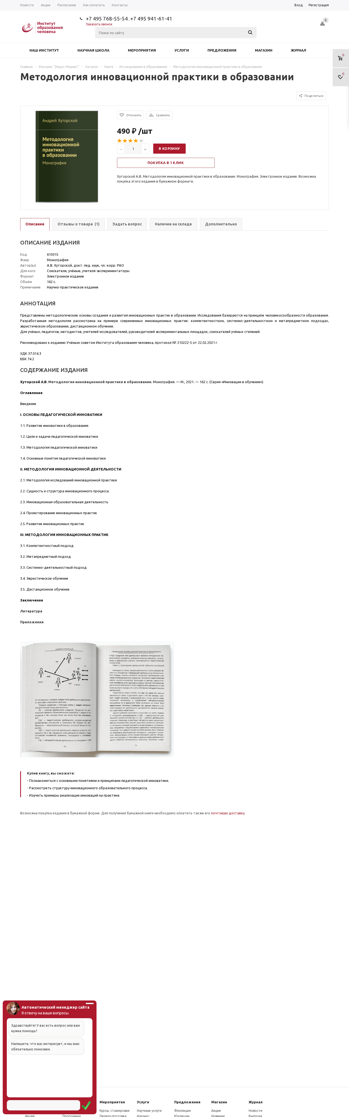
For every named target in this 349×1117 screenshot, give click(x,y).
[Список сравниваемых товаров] (323, 25)
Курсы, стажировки (115, 1110)
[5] (141, 141)
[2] (125, 141)
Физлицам (182, 1110)
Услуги (181, 50)
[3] (130, 141)
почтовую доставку (228, 813)
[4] (136, 141)
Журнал (298, 50)
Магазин (263, 50)
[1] (119, 141)
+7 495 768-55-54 (107, 19)
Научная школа (93, 50)
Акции (216, 1110)
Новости (255, 1110)
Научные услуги (149, 1110)
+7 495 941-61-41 (151, 19)
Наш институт (44, 50)
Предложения (221, 50)
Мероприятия (142, 50)
